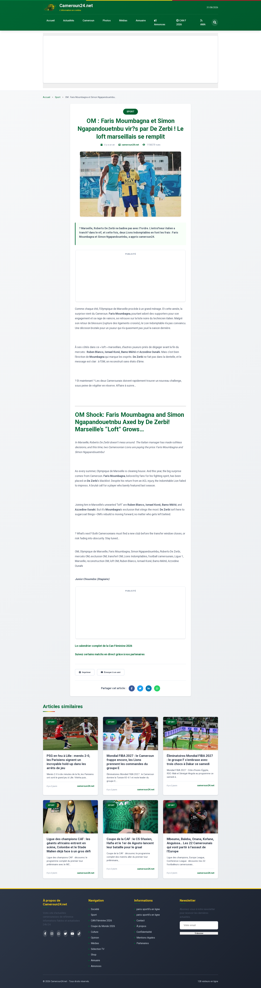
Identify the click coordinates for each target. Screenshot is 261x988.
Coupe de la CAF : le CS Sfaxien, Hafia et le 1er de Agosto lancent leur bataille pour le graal (130, 843)
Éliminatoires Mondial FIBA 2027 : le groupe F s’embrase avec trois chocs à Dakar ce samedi (190, 760)
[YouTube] (72, 933)
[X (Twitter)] (65, 933)
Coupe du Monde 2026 (103, 926)
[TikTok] (79, 933)
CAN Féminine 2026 (101, 920)
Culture (94, 931)
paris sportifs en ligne (148, 909)
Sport (57, 97)
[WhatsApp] (58, 933)
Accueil (51, 20)
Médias (123, 20)
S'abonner (199, 933)
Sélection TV (97, 949)
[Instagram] (52, 933)
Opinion (95, 937)
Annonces (159, 24)
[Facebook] (45, 933)
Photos (107, 20)
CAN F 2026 (181, 22)
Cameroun (88, 20)
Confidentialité (144, 931)
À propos (141, 926)
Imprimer (86, 672)
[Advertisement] (130, 59)
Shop (93, 954)
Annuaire (141, 20)
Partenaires (143, 943)
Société (95, 909)
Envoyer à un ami (112, 672)
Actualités (68, 20)
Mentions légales (146, 937)
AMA (202, 24)
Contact (141, 920)
